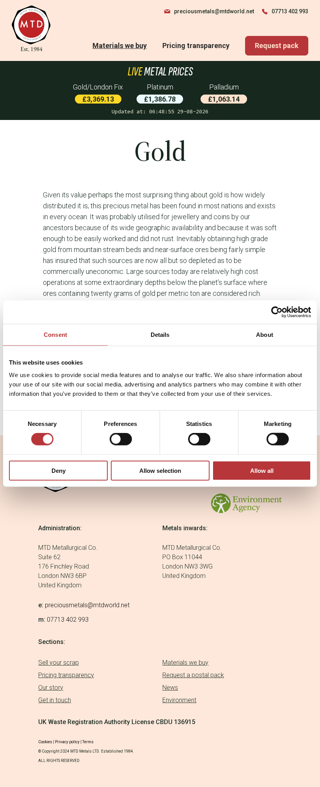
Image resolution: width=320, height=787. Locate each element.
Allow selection (160, 470)
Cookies (45, 742)
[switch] (121, 439)
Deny (59, 470)
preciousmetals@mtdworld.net (214, 11)
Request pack (277, 45)
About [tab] (264, 334)
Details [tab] (160, 334)
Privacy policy (67, 742)
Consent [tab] (55, 334)
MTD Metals (32, 28)
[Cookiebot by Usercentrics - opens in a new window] (277, 312)
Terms (88, 742)
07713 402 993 (290, 11)
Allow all (262, 470)
